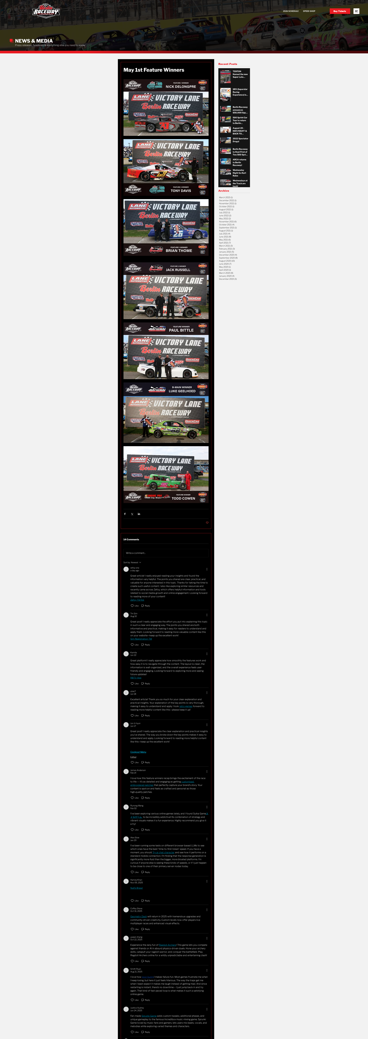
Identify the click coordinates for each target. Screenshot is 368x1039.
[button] (356, 11)
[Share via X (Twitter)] (132, 514)
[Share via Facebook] (124, 514)
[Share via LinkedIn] (139, 514)
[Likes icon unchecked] (132, 605)
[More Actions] (207, 569)
